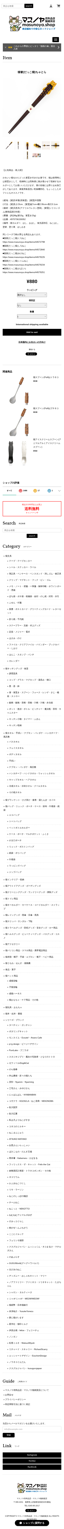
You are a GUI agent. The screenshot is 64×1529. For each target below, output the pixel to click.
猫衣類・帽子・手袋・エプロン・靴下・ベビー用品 (29, 957)
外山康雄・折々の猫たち (20, 1075)
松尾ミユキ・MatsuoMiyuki (22, 1343)
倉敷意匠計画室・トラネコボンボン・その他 (30, 1171)
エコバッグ (14, 815)
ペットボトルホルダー (19, 828)
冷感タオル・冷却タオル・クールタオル (28, 786)
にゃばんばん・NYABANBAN (22, 1095)
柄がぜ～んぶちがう (18, 1228)
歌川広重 (13, 1113)
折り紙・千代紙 (16, 619)
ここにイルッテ (16, 1234)
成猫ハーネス (15, 993)
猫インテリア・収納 (14, 879)
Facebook (32, 1467)
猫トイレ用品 (11, 898)
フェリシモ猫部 (16, 1240)
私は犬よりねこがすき (19, 1120)
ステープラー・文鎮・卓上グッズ (24, 625)
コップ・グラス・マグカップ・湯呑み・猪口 (30, 680)
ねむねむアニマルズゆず (20, 1215)
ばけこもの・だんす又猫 (20, 1151)
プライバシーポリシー (15, 1399)
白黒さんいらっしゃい (19, 1145)
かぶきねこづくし (17, 1183)
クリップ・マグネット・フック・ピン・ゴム (30, 580)
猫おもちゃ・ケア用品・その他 (23, 1000)
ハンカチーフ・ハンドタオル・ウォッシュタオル (32, 773)
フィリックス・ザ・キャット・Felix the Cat (29, 1164)
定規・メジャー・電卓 (19, 632)
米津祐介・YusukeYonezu (21, 1311)
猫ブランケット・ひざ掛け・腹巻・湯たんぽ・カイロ (30, 800)
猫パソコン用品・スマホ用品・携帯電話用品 (26, 950)
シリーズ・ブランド (14, 1020)
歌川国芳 (13, 1107)
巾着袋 (12, 859)
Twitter (32, 1461)
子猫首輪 (13, 987)
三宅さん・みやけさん (19, 1088)
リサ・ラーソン (16, 1189)
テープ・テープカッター (20, 561)
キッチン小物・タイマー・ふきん (24, 719)
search (29, 6)
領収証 (32, 300)
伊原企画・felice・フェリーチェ (24, 1330)
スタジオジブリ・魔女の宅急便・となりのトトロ (32, 1057)
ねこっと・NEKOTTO (19, 1208)
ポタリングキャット (18, 1031)
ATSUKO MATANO (18, 1139)
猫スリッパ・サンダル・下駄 (18, 921)
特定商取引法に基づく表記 (17, 1404)
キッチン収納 (15, 725)
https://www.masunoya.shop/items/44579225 (24, 257)
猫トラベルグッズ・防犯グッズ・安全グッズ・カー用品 (31, 928)
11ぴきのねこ (15, 1269)
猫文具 (8, 556)
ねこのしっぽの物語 (18, 1196)
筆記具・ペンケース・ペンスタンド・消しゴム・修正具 (35, 573)
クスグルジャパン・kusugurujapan (25, 1368)
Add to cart (32, 332)
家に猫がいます (16, 1317)
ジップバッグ (15, 872)
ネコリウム (14, 1177)
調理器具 (13, 673)
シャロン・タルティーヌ (20, 1292)
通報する (32, 349)
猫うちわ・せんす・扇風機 (17, 963)
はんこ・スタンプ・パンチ (21, 654)
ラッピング (32, 290)
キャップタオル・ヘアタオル (22, 779)
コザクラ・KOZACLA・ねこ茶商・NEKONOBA (31, 1101)
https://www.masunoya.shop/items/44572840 (24, 249)
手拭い (12, 761)
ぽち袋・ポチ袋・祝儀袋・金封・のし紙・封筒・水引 (34, 596)
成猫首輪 (13, 981)
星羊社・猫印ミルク (18, 1324)
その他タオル (15, 792)
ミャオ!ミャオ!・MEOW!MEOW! (24, 1298)
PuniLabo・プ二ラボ (18, 1050)
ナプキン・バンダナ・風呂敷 (22, 767)
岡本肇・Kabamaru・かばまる (23, 1158)
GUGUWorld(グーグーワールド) (24, 1263)
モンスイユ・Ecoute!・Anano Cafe (25, 1037)
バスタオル (14, 741)
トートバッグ (15, 821)
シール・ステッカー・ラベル (22, 567)
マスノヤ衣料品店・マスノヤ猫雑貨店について (27, 1390)
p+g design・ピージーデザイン (23, 1044)
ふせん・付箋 (15, 602)
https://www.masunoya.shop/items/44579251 (24, 272)
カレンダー (14, 661)
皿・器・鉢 (14, 686)
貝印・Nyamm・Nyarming (21, 1082)
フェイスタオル (16, 748)
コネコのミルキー (17, 1126)
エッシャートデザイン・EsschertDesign (28, 1356)
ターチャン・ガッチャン (20, 1025)
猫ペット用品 (11, 976)
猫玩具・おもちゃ (13, 1007)
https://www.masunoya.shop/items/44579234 (24, 265)
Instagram (32, 1455)
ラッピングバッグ (17, 866)
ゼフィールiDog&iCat (19, 1063)
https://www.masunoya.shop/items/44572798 (24, 242)
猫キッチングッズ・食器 (16, 668)
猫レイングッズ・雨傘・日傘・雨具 (22, 915)
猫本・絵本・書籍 (13, 1013)
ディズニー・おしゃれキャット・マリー (28, 1276)
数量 (32, 311)
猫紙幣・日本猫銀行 (18, 1305)
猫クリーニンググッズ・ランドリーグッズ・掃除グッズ (31, 892)
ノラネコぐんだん (17, 1362)
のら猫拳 (13, 1069)
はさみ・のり (15, 638)
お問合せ (9, 1395)
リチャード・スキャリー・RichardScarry (28, 1349)
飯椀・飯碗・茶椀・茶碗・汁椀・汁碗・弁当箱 (31, 702)
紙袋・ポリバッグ (17, 853)
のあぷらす (14, 1257)
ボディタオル (15, 754)
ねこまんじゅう (16, 1133)
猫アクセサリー (12, 944)
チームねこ (14, 1202)
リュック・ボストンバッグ (21, 846)
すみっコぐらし (16, 1221)
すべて (9, 491)
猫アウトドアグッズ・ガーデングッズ (23, 886)
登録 (9, 1435)
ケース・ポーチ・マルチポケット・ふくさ (29, 834)
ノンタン (13, 1336)
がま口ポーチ (15, 840)
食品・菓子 (10, 969)
